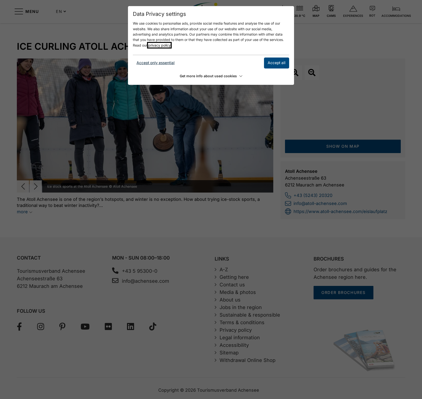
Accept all (276, 62)
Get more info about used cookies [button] (208, 76)
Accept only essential (156, 62)
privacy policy (159, 45)
